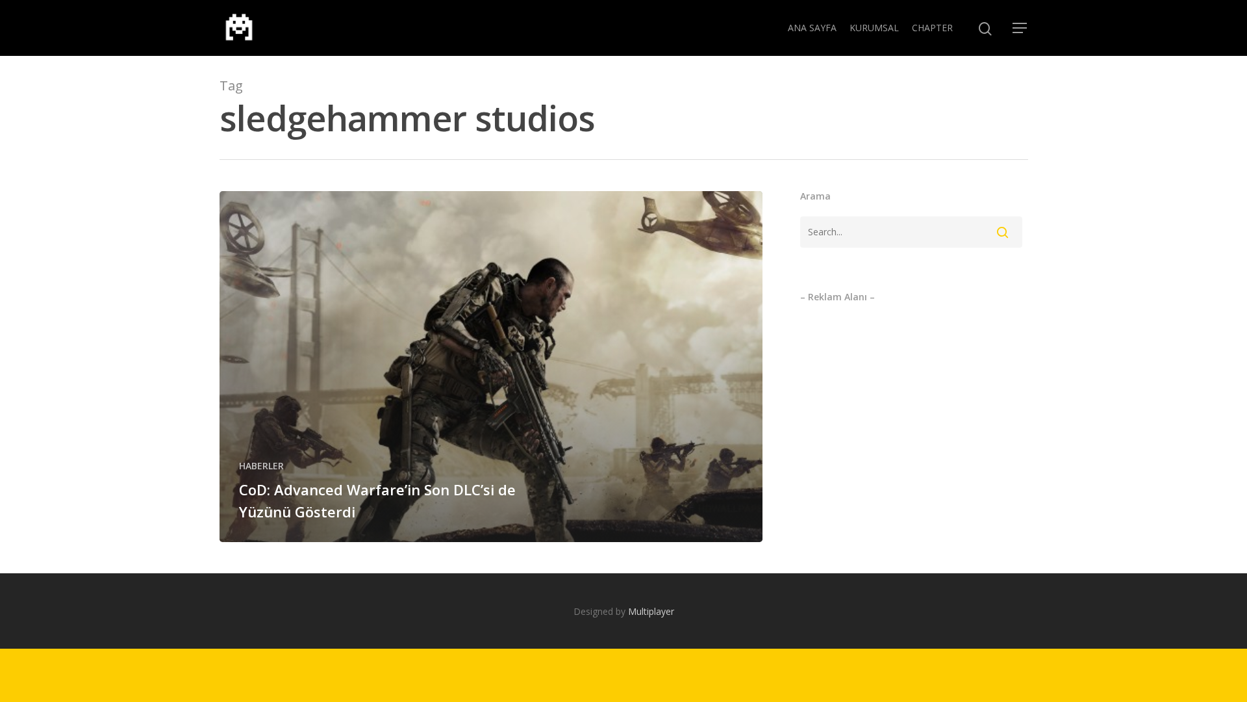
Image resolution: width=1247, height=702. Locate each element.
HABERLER (261, 466)
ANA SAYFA (812, 27)
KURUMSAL (874, 27)
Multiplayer (651, 611)
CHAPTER (932, 27)
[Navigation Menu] (1020, 27)
